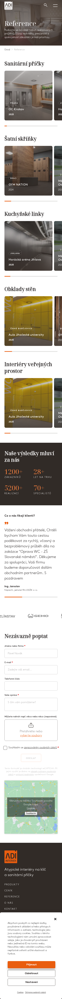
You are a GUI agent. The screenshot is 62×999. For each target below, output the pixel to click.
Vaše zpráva (11, 695)
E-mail (8, 662)
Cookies (20, 992)
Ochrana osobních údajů (35, 992)
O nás (8, 903)
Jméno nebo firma (14, 646)
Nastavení (31, 982)
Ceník (8, 891)
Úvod (7, 50)
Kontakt (10, 909)
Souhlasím (31, 813)
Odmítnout (31, 973)
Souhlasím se (33, 747)
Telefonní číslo (12, 679)
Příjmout (31, 965)
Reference (12, 897)
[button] (55, 919)
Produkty (12, 885)
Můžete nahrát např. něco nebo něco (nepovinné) (30, 717)
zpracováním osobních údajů (40, 747)
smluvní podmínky (25, 774)
